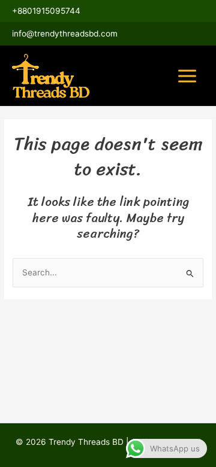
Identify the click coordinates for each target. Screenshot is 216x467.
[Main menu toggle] (187, 75)
